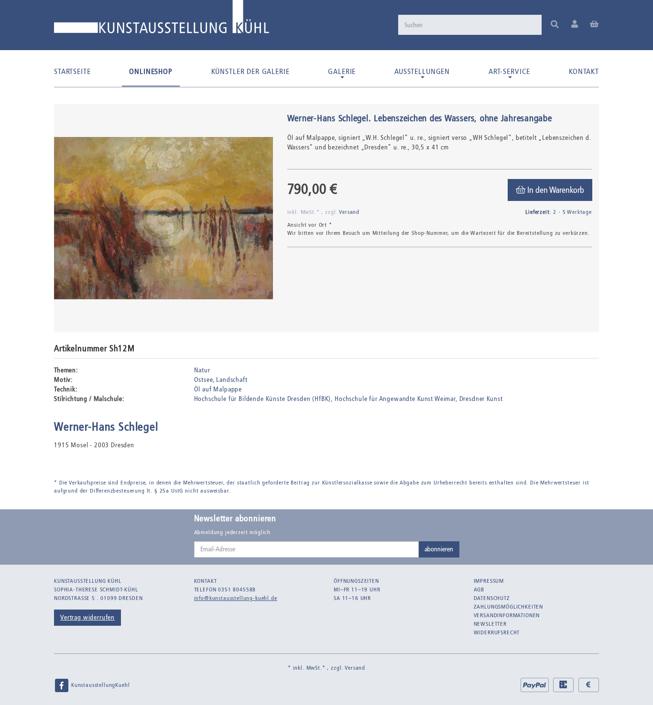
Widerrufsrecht (497, 632)
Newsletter (490, 624)
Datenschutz (492, 598)
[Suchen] (555, 25)
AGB (479, 589)
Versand (349, 212)
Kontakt (584, 71)
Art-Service (509, 71)
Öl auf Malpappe (218, 389)
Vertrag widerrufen (87, 617)
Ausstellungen (422, 71)
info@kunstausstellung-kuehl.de (235, 598)
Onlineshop (150, 71)
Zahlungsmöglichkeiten (509, 607)
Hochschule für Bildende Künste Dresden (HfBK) (262, 399)
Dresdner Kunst (481, 399)
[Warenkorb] (594, 25)
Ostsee (203, 380)
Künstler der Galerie (250, 71)
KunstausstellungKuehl (99, 685)
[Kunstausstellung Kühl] (161, 20)
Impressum (489, 581)
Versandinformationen (507, 615)
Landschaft (231, 380)
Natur (202, 370)
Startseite (72, 71)
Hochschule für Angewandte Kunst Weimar (395, 399)
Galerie (342, 71)
